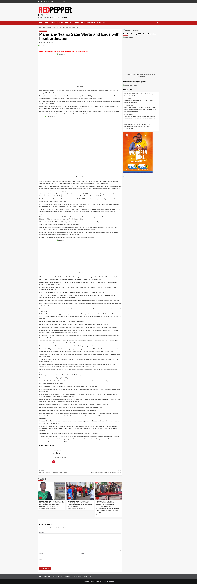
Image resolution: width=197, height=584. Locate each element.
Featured (41, 31)
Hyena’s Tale (90, 23)
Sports (99, 23)
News (53, 23)
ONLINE (44, 15)
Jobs (104, 23)
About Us (40, 1)
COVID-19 (68, 23)
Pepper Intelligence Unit (44, 508)
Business (60, 23)
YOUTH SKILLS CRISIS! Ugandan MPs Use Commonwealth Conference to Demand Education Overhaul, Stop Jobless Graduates (139, 118)
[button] (158, 22)
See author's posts (60, 457)
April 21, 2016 (50, 42)
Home (40, 23)
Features (76, 23)
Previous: (53, 471)
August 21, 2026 (54, 508)
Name (41, 553)
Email (82, 553)
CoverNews (103, 581)
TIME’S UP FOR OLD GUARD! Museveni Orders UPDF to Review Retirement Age (80, 504)
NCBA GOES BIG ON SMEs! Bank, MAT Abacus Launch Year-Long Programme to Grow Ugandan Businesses (140, 125)
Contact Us (47, 1)
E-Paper (53, 1)
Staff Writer (43, 42)
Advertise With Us (61, 1)
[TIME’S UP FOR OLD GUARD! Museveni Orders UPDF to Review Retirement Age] (80, 491)
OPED (83, 23)
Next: (105, 471)
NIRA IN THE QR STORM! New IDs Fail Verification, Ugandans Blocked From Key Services (51, 504)
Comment (42, 532)
